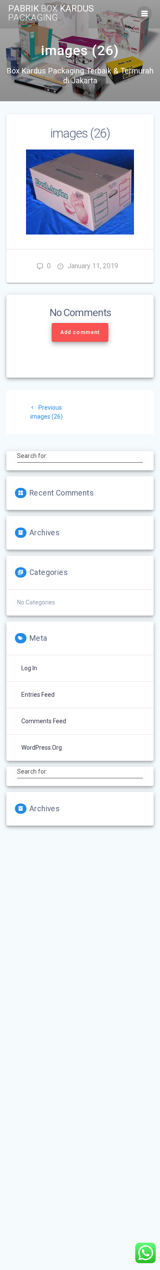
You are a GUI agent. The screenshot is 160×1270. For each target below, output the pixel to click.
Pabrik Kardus (51, 13)
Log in (29, 668)
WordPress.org (41, 747)
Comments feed (43, 721)
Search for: (32, 455)
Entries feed (38, 694)
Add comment (80, 332)
